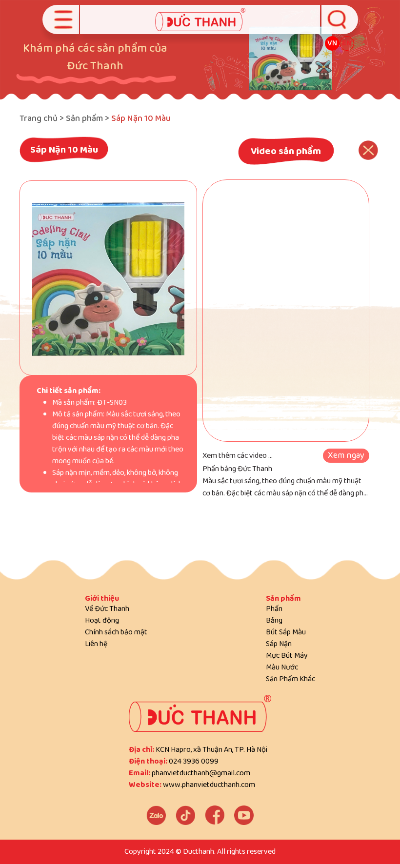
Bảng (274, 620)
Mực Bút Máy (287, 655)
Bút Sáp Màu (286, 632)
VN (332, 43)
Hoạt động (102, 620)
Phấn (274, 609)
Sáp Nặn (279, 644)
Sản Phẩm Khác (290, 679)
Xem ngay (346, 455)
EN (347, 43)
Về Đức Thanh (107, 609)
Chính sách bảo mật (116, 632)
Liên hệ (96, 644)
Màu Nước (282, 667)
